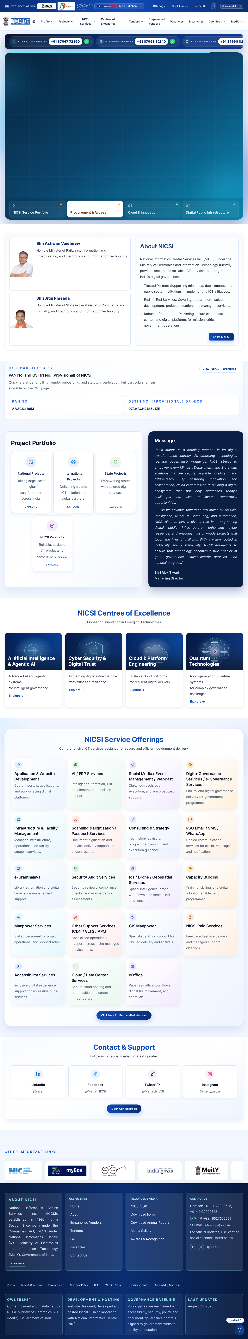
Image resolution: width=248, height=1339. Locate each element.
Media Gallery (35, 150)
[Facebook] (201, 1247)
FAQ (73, 1239)
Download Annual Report (150, 1222)
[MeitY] (130, 1170)
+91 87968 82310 (151, 41)
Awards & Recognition (147, 1239)
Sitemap (10, 1285)
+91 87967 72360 (65, 41)
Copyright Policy (79, 1285)
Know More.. (221, 336)
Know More (17, 1263)
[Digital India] (66, 6)
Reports (55, 133)
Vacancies (177, 21)
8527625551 (221, 1218)
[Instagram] (209, 1247)
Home (74, 1206)
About (74, 1214)
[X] (193, 1247)
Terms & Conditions (31, 1285)
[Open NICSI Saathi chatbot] (239, 1330)
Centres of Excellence (108, 21)
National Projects (26, 133)
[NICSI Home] (20, 21)
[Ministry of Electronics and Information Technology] (46, 6)
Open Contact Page (124, 1108)
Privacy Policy (56, 1285)
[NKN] (223, 1170)
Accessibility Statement (167, 1285)
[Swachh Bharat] (85, 6)
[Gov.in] (84, 1170)
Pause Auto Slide (138, 197)
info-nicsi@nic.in (217, 1225)
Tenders (76, 1231)
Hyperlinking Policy (138, 1285)
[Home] (34, 21)
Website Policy (113, 1285)
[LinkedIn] (216, 1247)
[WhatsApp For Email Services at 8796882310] (172, 41)
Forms (17, 150)
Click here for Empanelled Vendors (124, 1015)
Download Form (143, 1214)
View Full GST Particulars (219, 368)
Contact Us (199, 6)
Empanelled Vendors (157, 21)
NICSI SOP (139, 1206)
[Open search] (213, 6)
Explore (16, 696)
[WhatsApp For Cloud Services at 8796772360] (86, 41)
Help (96, 1285)
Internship (196, 21)
